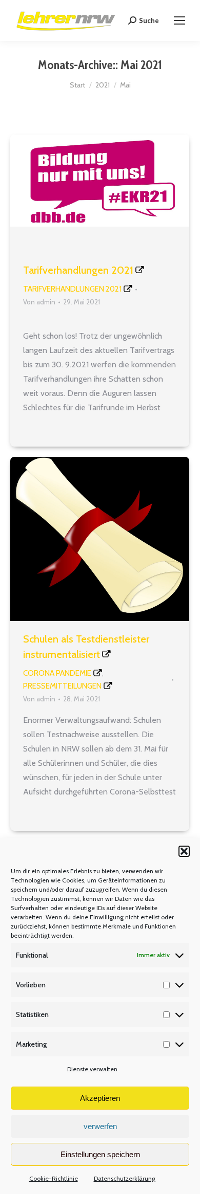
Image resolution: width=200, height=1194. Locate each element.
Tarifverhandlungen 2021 (78, 270)
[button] (184, 851)
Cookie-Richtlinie (53, 1178)
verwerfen (100, 1126)
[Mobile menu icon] (179, 20)
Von (39, 302)
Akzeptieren (100, 1098)
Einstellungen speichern (100, 1154)
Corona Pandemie (57, 673)
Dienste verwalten (92, 1069)
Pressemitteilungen (62, 686)
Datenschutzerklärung (124, 1178)
